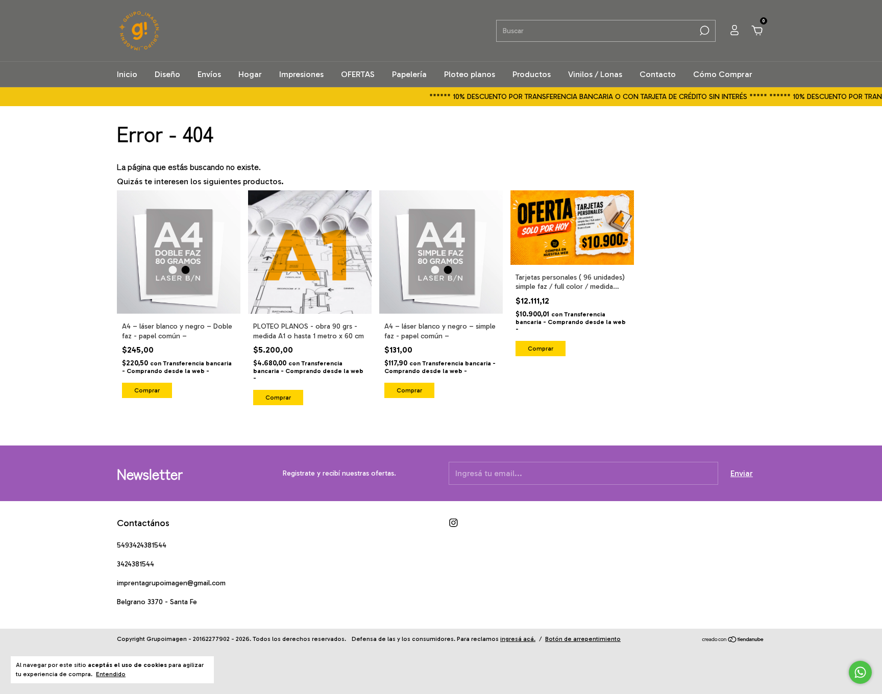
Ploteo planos (469, 74)
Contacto (658, 74)
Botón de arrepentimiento (583, 638)
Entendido (111, 674)
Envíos (209, 74)
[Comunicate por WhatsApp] (860, 672)
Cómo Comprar (722, 74)
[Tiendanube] (733, 640)
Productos (531, 74)
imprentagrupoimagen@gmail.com (171, 583)
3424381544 (135, 564)
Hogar (250, 74)
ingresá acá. (517, 638)
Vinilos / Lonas (595, 74)
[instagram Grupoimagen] (453, 523)
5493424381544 (141, 545)
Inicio (127, 74)
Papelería (409, 74)
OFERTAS (358, 74)
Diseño (167, 74)
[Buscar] (703, 30)
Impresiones (301, 74)
